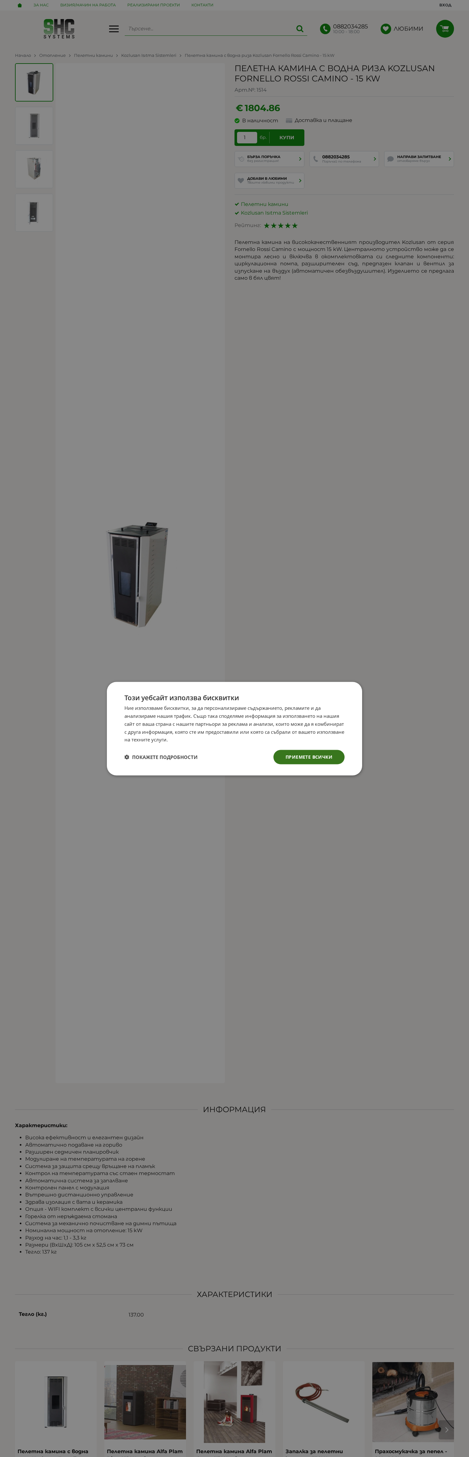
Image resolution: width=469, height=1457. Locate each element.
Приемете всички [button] (309, 757)
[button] (160, 757)
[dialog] (234, 728)
